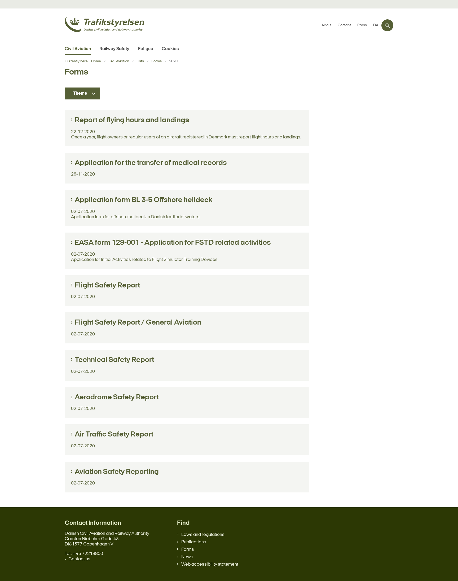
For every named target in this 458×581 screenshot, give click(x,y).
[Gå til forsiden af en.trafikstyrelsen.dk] (191, 25)
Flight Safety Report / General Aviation (138, 322)
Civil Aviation (78, 49)
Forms (187, 549)
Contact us (79, 559)
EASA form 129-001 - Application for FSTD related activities (173, 243)
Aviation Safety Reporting (117, 472)
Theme (80, 93)
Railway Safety (114, 49)
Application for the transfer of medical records (151, 163)
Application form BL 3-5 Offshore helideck (144, 200)
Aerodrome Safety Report (116, 397)
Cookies (170, 49)
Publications (193, 542)
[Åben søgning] (387, 25)
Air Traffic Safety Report (114, 434)
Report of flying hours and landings (132, 120)
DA (375, 25)
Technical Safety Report (114, 360)
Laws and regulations (202, 534)
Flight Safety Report (107, 285)
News (187, 557)
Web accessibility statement (209, 564)
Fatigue (145, 49)
